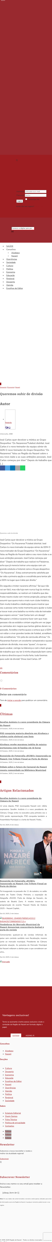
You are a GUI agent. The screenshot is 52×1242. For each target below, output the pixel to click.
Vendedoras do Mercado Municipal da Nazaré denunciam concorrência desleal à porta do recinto (22, 927)
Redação (8, 422)
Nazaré (14, 256)
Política (9, 269)
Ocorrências (11, 259)
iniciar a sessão (14, 700)
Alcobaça (15, 252)
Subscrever (4, 1159)
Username (20, 191)
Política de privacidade (15, 1122)
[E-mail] (9, 427)
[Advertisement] (26, 351)
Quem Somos (11, 1116)
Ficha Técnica (11, 1119)
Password (20, 195)
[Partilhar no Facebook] (2, 467)
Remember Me (33, 199)
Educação (10, 275)
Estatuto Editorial (13, 1113)
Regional (10, 278)
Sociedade (11, 262)
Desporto (10, 282)
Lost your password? (33, 203)
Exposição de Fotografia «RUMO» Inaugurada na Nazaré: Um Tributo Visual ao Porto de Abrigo (23, 883)
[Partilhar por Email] (17, 467)
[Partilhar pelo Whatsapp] (22, 467)
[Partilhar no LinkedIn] (12, 467)
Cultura (9, 265)
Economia (10, 272)
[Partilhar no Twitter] (7, 467)
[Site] (6, 427)
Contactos (9, 1126)
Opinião (9, 285)
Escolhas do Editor (14, 288)
